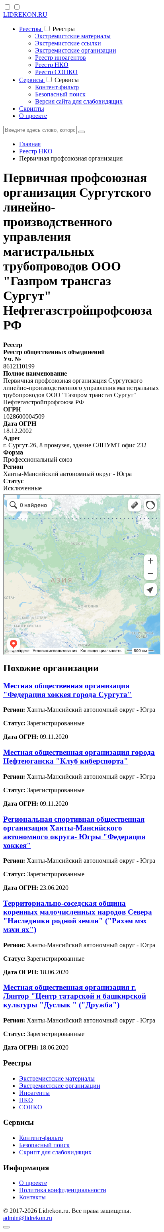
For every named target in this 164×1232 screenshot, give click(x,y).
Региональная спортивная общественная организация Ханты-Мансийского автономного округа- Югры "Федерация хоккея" (74, 832)
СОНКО (30, 1107)
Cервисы (32, 79)
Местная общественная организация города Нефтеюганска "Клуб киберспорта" (79, 756)
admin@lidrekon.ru (27, 1217)
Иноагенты (34, 1092)
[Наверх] (6, 1227)
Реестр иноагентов (60, 57)
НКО (26, 1100)
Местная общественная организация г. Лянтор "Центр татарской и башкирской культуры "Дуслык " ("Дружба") (74, 996)
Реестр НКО (51, 64)
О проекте (33, 115)
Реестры (31, 28)
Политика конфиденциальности (62, 1190)
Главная (30, 144)
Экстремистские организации (75, 50)
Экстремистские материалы (73, 36)
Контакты (32, 1197)
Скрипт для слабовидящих (55, 1152)
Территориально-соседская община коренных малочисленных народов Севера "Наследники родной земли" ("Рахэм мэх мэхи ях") (77, 916)
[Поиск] (81, 132)
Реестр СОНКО (56, 72)
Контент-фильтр (57, 87)
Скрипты (31, 108)
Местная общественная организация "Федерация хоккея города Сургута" (67, 690)
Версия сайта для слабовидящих (79, 101)
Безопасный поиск (60, 94)
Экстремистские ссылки (68, 43)
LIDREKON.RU (25, 14)
